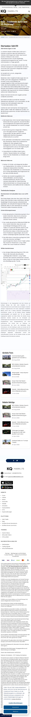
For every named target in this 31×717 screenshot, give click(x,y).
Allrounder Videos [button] (6, 535)
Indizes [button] (4, 497)
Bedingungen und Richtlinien (18, 553)
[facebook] (13, 460)
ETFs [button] (3, 509)
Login (19, 7)
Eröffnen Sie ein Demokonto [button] (9, 523)
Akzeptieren (15, 707)
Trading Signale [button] (6, 546)
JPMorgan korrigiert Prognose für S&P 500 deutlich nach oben (18, 432)
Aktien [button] (4, 499)
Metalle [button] (4, 503)
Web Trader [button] (5, 519)
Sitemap (7, 553)
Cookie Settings (5, 715)
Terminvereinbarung (7, 7)
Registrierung (25, 7)
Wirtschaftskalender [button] (7, 548)
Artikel (2, 37)
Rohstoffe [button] (5, 501)
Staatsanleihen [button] (6, 507)
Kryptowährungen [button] (7, 511)
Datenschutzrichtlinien (21, 554)
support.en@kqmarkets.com (15, 476)
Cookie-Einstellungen (15, 703)
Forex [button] (3, 495)
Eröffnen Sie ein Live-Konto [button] (9, 525)
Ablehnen (15, 711)
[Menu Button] (29, 11)
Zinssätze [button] (4, 505)
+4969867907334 (16, 473)
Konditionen (15, 556)
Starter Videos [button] (6, 533)
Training (15, 7)
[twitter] (17, 460)
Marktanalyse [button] (5, 544)
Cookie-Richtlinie (16, 699)
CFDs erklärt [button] (5, 537)
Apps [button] (3, 521)
